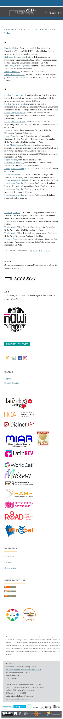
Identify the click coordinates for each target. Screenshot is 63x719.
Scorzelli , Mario (11, 130)
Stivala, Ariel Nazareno (14, 169)
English (7, 379)
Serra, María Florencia (13, 145)
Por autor (8, 562)
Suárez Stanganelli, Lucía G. (16, 180)
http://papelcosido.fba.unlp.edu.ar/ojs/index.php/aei (23, 669)
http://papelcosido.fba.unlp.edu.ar (17, 699)
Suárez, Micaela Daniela (14, 174)
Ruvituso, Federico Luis (14, 74)
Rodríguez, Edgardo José (14, 57)
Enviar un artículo (17, 344)
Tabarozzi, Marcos (12, 213)
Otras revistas (10, 568)
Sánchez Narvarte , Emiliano (16, 104)
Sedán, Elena (9, 136)
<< (31, 251)
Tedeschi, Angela (11, 239)
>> (48, 251)
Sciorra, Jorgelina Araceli (14, 113)
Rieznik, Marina (11, 48)
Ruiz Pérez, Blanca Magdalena (17, 66)
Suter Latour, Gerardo (13, 183)
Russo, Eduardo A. (12, 72)
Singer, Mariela (10, 160)
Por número (9, 557)
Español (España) (11, 383)
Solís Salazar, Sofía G (13, 163)
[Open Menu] (3, 3)
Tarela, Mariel (10, 221)
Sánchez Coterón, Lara (13, 95)
